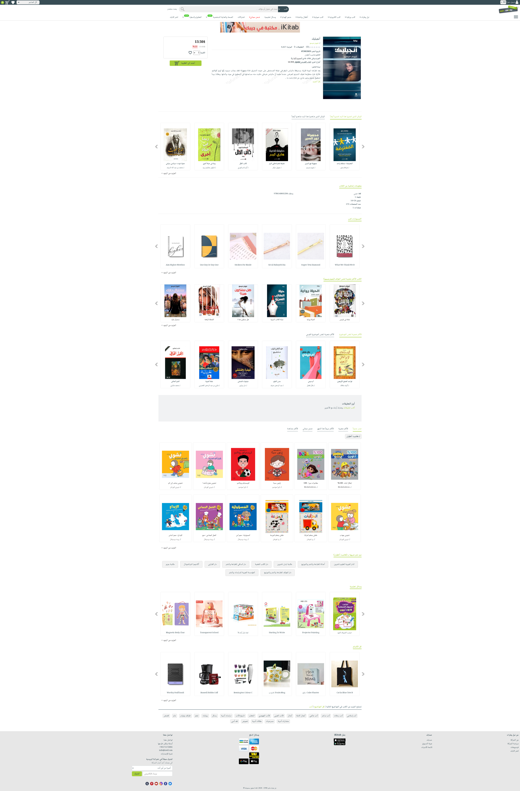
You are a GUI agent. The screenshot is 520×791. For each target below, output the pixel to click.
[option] (345, 146)
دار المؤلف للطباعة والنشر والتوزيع (277, 572)
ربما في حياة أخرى (209, 163)
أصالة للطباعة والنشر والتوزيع (313, 564)
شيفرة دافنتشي (243, 381)
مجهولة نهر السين (311, 163)
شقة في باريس (344, 319)
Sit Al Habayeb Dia (276, 265)
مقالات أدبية (257, 721)
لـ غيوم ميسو (310, 167)
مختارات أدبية (283, 721)
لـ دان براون (243, 385)
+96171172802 (166, 747)
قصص (166, 716)
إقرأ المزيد (316, 82)
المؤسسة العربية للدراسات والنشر (242, 572)
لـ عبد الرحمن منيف (277, 385)
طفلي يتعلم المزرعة (277, 535)
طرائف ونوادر (185, 716)
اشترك (136, 774)
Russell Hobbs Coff (209, 692)
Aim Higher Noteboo (175, 265)
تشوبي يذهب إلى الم (175, 483)
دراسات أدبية (226, 716)
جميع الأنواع (296, 58)
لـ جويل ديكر (277, 167)
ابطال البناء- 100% (345, 483)
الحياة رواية (311, 319)
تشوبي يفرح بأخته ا (209, 483)
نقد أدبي (234, 721)
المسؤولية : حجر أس (243, 535)
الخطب (251, 716)
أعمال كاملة (300, 716)
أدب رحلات (338, 716)
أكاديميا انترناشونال (191, 564)
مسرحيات (270, 721)
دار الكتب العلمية (261, 564)
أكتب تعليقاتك (349, 408)
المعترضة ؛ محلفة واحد (345, 163)
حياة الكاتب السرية (277, 319)
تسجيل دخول (511, 2)
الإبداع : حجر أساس (175, 535)
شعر (196, 716)
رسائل (214, 716)
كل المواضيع (319, 707)
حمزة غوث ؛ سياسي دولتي (175, 163)
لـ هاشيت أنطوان (353, 436)
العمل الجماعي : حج (209, 535)
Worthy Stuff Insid (175, 692)
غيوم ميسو (314, 43)
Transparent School (209, 632)
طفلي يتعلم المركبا (310, 535)
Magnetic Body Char (175, 632)
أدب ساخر (326, 716)
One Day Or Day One (209, 265)
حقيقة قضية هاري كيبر (277, 163)
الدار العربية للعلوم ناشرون (344, 564)
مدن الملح (277, 381)
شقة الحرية (209, 381)
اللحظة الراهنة (209, 319)
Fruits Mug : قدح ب (277, 692)
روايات (205, 716)
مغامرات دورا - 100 (311, 483)
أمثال (290, 716)
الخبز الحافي (175, 381)
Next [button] (156, 146)
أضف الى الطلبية (188, 63)
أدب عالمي (314, 716)
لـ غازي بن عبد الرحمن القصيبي (209, 385)
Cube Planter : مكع (311, 692)
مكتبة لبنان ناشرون (284, 564)
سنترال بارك (175, 319)
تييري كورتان (208, 487)
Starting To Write (277, 632)
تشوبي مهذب (345, 535)
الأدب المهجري (264, 716)
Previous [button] (363, 146)
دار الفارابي (212, 564)
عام (174, 716)
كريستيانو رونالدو (243, 483)
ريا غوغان (310, 539)
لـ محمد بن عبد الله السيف (175, 167)
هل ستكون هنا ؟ (243, 319)
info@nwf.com (166, 750)
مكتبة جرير (170, 564)
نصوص (245, 721)
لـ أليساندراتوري (243, 167)
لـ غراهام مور (344, 167)
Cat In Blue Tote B (345, 692)
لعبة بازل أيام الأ (243, 632)
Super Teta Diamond (310, 265)
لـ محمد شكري (175, 385)
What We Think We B (345, 265)
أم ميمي (311, 381)
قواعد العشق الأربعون (344, 381)
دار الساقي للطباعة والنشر (236, 564)
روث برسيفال (242, 539)
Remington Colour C (243, 692)
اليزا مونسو (276, 487)
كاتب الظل (243, 163)
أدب (311, 707)
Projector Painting (310, 632)
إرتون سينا (277, 483)
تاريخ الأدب (240, 716)
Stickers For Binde (243, 265)
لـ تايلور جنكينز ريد (209, 167)
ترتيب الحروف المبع (345, 632)
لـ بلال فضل (311, 385)
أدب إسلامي (351, 716)
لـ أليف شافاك (344, 385)
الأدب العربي (279, 716)
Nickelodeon (344, 487)
